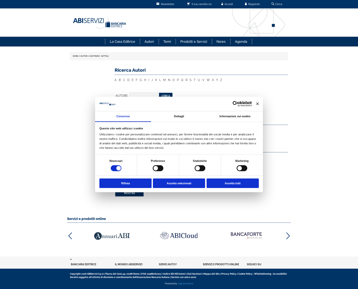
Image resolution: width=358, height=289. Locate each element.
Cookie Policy (245, 274)
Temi (167, 41)
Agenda (241, 41)
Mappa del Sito (211, 274)
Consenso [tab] (123, 116)
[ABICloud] (179, 235)
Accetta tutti (233, 183)
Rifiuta (125, 183)
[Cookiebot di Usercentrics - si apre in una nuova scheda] (235, 104)
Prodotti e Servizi (193, 41)
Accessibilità (280, 274)
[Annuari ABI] (111, 235)
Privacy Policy (228, 274)
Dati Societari (194, 274)
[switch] (158, 168)
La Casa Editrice (122, 41)
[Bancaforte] (246, 235)
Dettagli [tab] (179, 116)
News (221, 41)
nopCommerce (185, 283)
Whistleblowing (262, 274)
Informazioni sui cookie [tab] (234, 116)
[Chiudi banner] (257, 103)
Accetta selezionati (179, 183)
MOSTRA (129, 193)
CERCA (165, 95)
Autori (149, 41)
